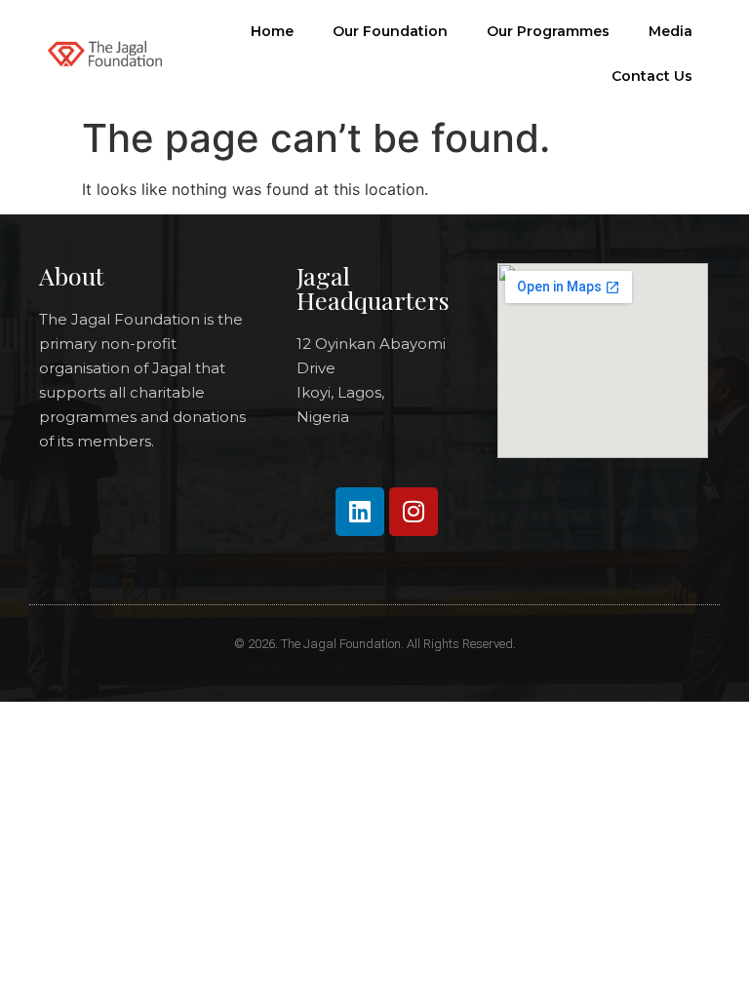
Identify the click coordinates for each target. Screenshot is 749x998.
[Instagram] (413, 511)
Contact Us (651, 76)
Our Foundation (390, 31)
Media (670, 31)
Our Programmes (548, 31)
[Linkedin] (359, 511)
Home (272, 31)
